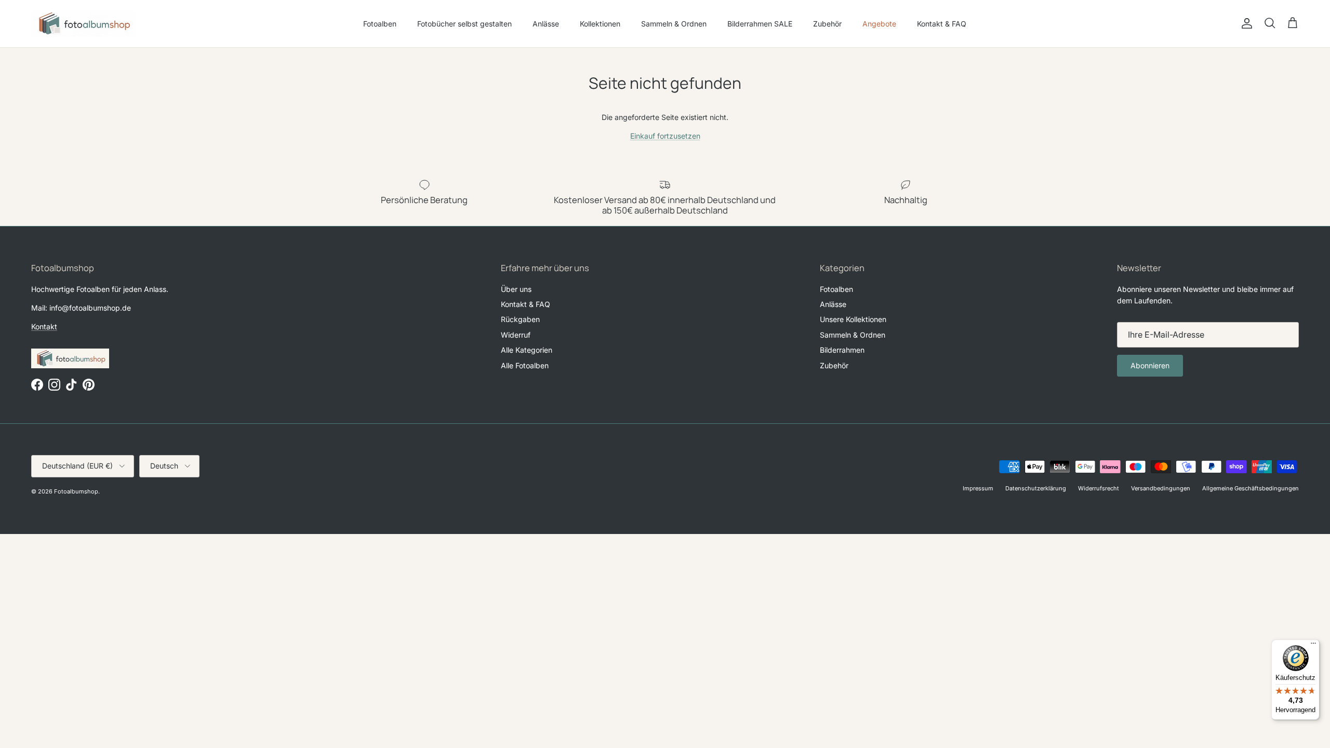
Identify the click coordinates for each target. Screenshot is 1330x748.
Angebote (879, 23)
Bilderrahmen (842, 349)
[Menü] (1313, 645)
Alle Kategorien (526, 349)
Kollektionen (600, 23)
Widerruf (515, 334)
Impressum (978, 488)
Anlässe (546, 23)
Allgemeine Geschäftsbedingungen (1250, 488)
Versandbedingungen (1160, 488)
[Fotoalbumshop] (83, 23)
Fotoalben (379, 23)
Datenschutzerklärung (1035, 488)
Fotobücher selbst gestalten (464, 23)
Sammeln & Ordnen (674, 23)
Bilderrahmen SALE (759, 23)
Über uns (516, 289)
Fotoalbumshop (76, 491)
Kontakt (44, 326)
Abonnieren (1149, 365)
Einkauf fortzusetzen (665, 135)
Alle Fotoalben (525, 365)
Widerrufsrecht (1098, 488)
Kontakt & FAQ (941, 23)
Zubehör (827, 23)
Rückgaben (520, 319)
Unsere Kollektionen (853, 319)
